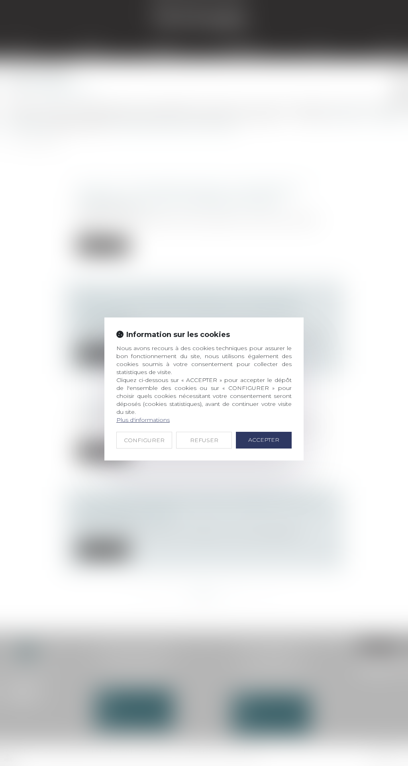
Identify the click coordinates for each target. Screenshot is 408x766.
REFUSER (204, 440)
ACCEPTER (263, 439)
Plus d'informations (143, 419)
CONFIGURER (144, 440)
